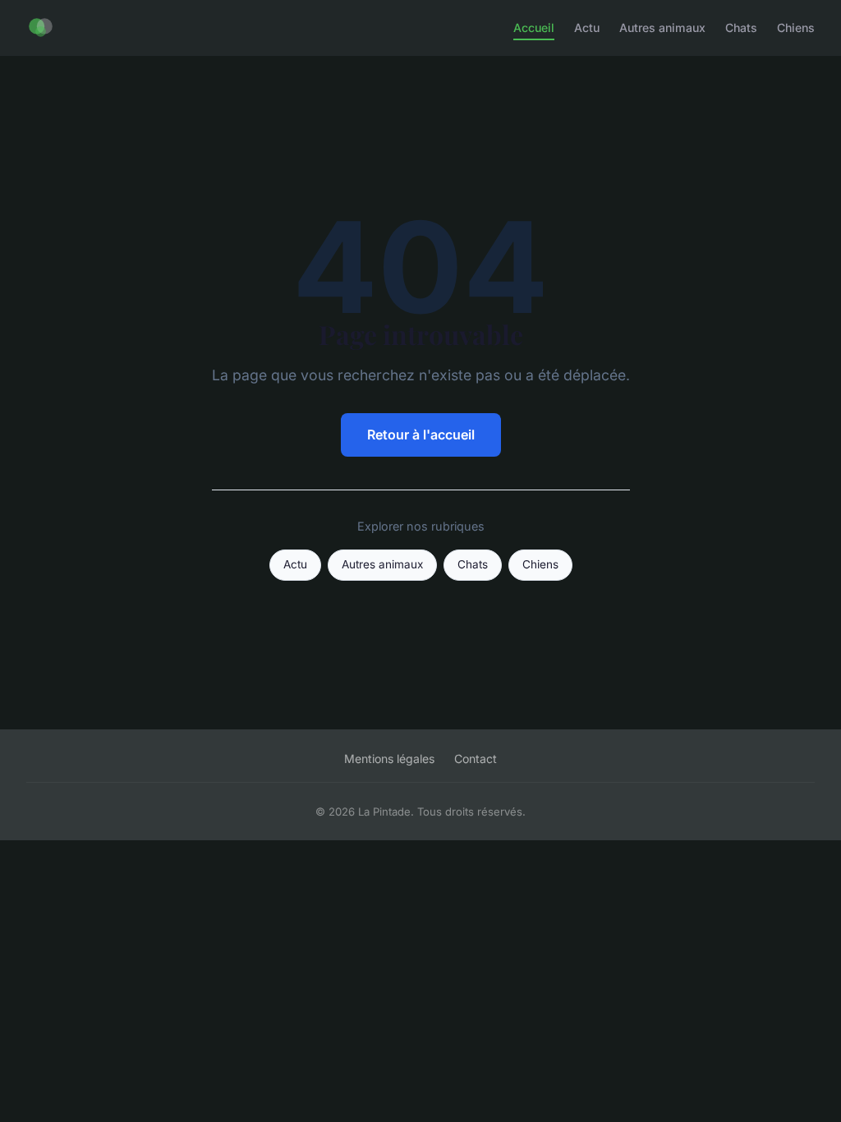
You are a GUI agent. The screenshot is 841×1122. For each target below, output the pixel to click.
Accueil (533, 27)
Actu (587, 27)
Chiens (796, 27)
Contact (475, 759)
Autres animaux (662, 27)
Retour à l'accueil (421, 434)
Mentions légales (389, 759)
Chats (741, 27)
